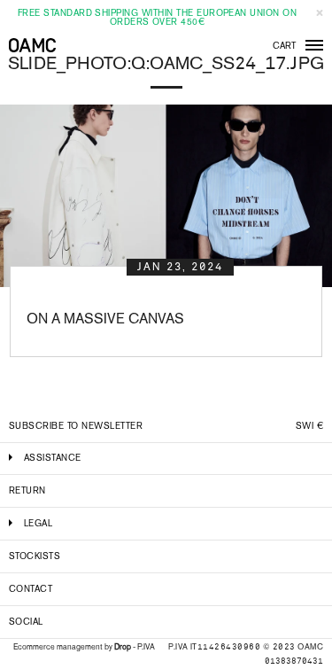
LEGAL (38, 523)
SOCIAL (26, 621)
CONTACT (30, 589)
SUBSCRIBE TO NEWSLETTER (76, 426)
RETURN (27, 490)
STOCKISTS (34, 556)
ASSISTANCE (52, 457)
